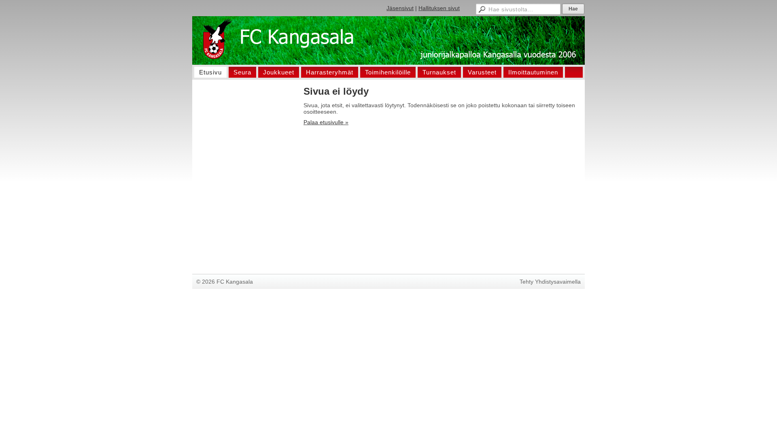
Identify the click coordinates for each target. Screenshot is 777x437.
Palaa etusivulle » (326, 122)
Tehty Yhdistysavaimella (550, 281)
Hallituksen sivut (439, 8)
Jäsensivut (400, 8)
